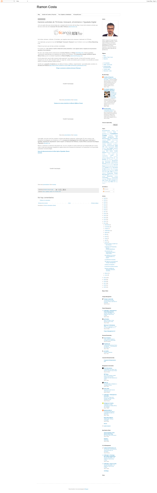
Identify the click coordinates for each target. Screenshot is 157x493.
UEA (60, 191)
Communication (105, 142)
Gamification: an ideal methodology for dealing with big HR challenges (110, 405)
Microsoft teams (115, 166)
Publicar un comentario (45, 200)
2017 (105, 211)
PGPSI (116, 170)
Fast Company (107, 337)
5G (117, 130)
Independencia (105, 156)
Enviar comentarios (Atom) (50, 205)
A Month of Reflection (108, 352)
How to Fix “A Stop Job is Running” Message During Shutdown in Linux (109, 398)
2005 (105, 287)
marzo (106, 242)
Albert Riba (106, 388)
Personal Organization (110, 170)
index (111, 156)
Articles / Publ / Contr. (108, 57)
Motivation (111, 167)
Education (104, 148)
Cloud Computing (114, 138)
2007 (105, 283)
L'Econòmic (111, 159)
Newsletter (108, 169)
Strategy (116, 176)
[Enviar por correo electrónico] (59, 189)
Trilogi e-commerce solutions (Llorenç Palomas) (68, 68)
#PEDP (113, 130)
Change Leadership (108, 299)
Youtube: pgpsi (106, 69)
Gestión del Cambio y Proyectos (49, 14)
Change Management (108, 137)
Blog (39, 14)
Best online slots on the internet (110, 435)
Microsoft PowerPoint (109, 164)
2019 (105, 207)
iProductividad (107, 108)
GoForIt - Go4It (106, 153)
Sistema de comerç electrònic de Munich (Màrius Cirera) (68, 103)
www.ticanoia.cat (73, 26)
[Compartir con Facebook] (63, 189)
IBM (117, 155)
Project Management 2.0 (109, 331)
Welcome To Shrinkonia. (109, 325)
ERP (113, 149)
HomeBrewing (104, 155)
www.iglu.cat (47, 143)
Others (116, 169)
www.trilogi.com (79, 52)
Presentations (115, 171)
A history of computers (109, 264)
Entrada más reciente (43, 203)
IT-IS (53, 191)
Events (111, 151)
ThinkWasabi (107, 343)
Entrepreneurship (108, 149)
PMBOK (105, 171)
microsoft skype (109, 166)
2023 (105, 200)
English (111, 148)
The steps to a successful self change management (111, 262)
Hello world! (106, 440)
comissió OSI (114, 141)
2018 (105, 209)
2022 (105, 202)
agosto (106, 232)
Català (50, 191)
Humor (111, 155)
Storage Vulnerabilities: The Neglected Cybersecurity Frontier (109, 314)
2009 (105, 279)
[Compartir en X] (62, 189)
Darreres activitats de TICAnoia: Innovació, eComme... (110, 269)
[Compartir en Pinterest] (65, 189)
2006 (105, 285)
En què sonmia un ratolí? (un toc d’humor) (111, 244)
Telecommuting (115, 177)
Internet (108, 158)
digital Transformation (109, 146)
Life (103, 160)
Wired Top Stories (108, 368)
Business (108, 133)
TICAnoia (56, 191)
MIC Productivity (106, 162)
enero (106, 275)
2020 (105, 206)
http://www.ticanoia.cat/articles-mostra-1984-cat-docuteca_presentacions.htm (68, 65)
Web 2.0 (113, 181)
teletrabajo (104, 178)
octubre (106, 228)
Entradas (106, 189)
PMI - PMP (110, 171)
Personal (104, 170)
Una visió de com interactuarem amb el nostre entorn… (110, 252)
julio (106, 234)
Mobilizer (106, 438)
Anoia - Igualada (46, 191)
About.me (105, 58)
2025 (105, 198)
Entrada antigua (94, 203)
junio (106, 236)
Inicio (69, 203)
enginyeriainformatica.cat (110, 448)
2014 (105, 217)
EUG (107, 151)
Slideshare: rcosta (107, 70)
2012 (105, 221)
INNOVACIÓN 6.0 (108, 410)
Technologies (105, 177)
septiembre (107, 230)
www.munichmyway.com (76, 55)
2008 (105, 281)
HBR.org (106, 382)
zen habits (106, 351)
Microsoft (104, 163)
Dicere (105, 423)
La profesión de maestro (110, 259)
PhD (103, 171)
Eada (116, 146)
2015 (105, 215)
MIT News (106, 374)
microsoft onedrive (110, 163)
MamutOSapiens (108, 160)
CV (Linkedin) (106, 63)
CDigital (116, 135)
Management (115, 160)
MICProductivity (114, 162)
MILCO (103, 167)
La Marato (116, 159)
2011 (105, 223)
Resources (110, 176)
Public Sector (112, 174)
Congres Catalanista (107, 144)
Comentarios (107, 191)
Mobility (107, 167)
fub (117, 152)
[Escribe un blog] (60, 189)
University (113, 180)
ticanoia (75, 99)
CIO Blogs (106, 470)
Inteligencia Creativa (108, 403)
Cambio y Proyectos (108, 77)
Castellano (114, 134)
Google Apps (115, 153)
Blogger (86, 489)
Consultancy (115, 144)
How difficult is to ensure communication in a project (110, 256)
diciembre (107, 224)
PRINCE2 (104, 173)
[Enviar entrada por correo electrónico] (56, 189)
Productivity (110, 173)
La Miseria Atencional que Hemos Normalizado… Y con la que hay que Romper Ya (110, 346)
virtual (109, 181)
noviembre (107, 226)
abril (106, 240)
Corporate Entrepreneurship (108, 145)
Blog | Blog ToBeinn (108, 417)
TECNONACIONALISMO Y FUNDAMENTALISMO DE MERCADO (109, 413)
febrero (106, 273)
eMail (108, 148)
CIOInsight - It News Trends (110, 463)
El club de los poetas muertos (111, 266)
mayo (106, 238)
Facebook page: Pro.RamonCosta (107, 67)
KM (107, 159)
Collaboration (105, 141)
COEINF (109, 140)
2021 (105, 204)
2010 (105, 277)
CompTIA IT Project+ (114, 142)
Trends (106, 180)
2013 (105, 219)
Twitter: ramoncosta (107, 64)
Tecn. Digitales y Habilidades (64, 14)
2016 (105, 213)
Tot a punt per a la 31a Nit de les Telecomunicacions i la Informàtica (110, 450)
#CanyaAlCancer (77, 14)
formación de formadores (111, 152)
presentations (68, 99)
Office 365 (113, 169)
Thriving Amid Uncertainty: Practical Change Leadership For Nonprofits (110, 301)
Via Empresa (104, 181)
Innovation (116, 156)
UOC (117, 180)
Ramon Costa (47, 7)
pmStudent (106, 319)
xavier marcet (107, 426)
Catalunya (111, 135)
